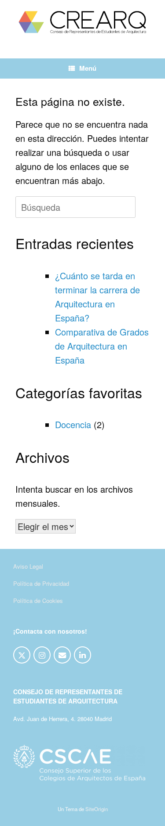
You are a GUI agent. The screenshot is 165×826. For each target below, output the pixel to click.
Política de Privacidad (41, 583)
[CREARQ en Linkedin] (82, 655)
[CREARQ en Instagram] (42, 655)
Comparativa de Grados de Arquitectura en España (102, 345)
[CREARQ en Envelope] (62, 655)
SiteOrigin (96, 808)
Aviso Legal (28, 566)
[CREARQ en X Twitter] (21, 655)
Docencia (73, 424)
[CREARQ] (82, 22)
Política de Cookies (38, 600)
